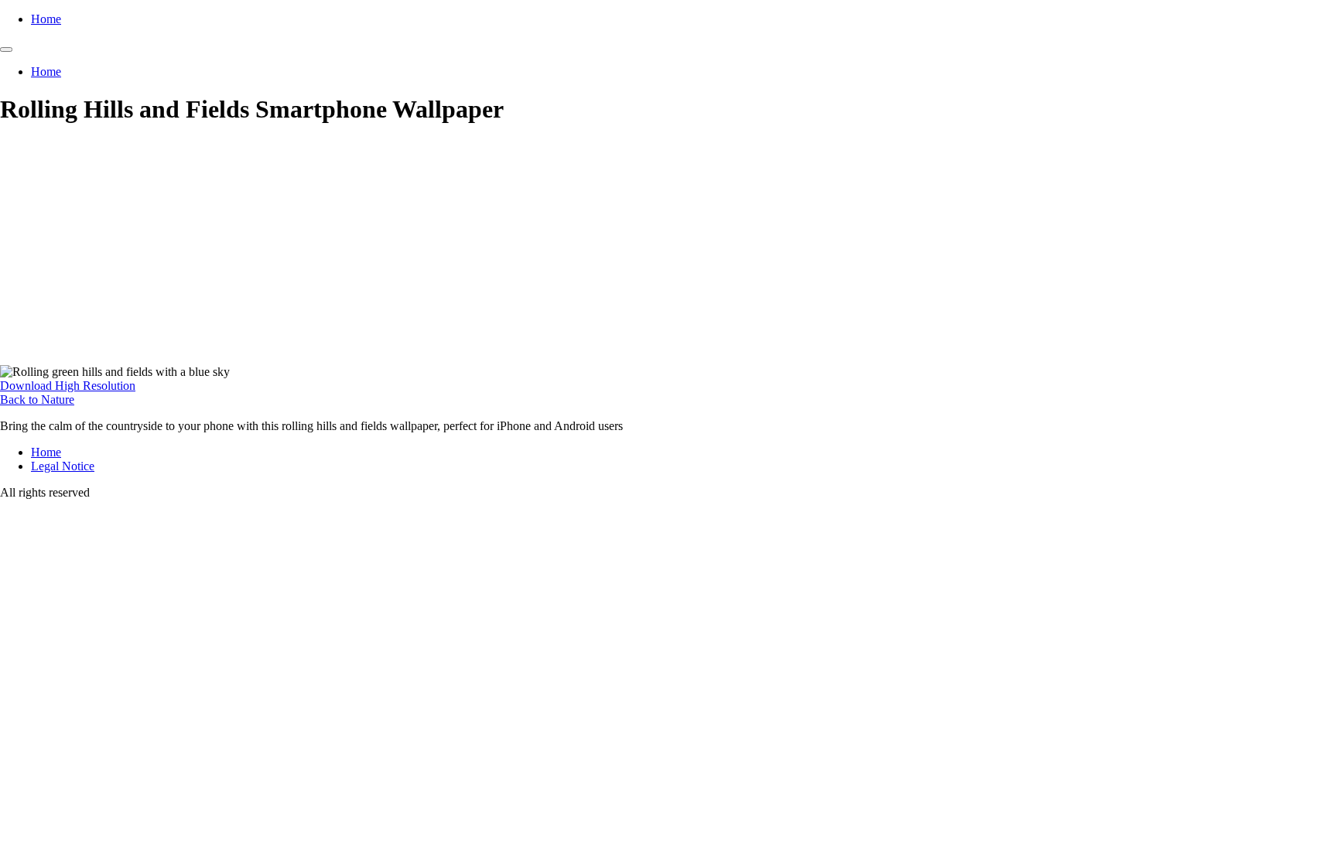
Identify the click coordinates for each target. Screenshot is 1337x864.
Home (46, 19)
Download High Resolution (67, 385)
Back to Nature (37, 399)
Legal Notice (62, 466)
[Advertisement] (668, 249)
